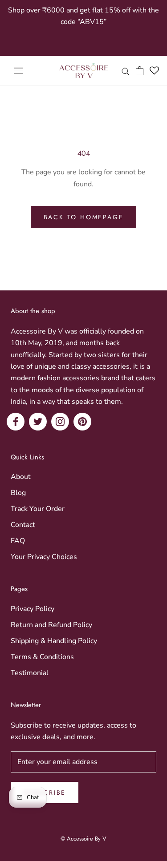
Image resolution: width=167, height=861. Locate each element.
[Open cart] (139, 70)
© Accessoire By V (83, 838)
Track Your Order (38, 509)
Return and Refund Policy (51, 625)
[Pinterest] (82, 421)
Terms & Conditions (42, 657)
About (21, 477)
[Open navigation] (18, 70)
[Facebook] (15, 421)
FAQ (18, 541)
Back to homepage (84, 217)
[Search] (126, 71)
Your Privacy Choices (44, 557)
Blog (18, 493)
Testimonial (30, 673)
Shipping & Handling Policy (54, 641)
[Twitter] (38, 421)
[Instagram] (60, 421)
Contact (23, 525)
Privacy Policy (32, 609)
